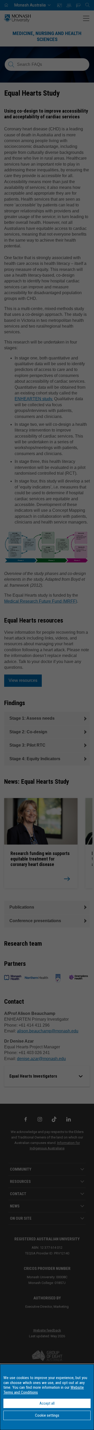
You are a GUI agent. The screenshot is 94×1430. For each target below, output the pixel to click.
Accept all (47, 1403)
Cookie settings (47, 1415)
